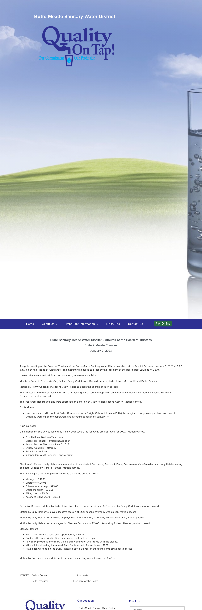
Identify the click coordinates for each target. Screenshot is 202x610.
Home (30, 323)
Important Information (80, 323)
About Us (48, 323)
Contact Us (135, 323)
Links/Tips (113, 323)
